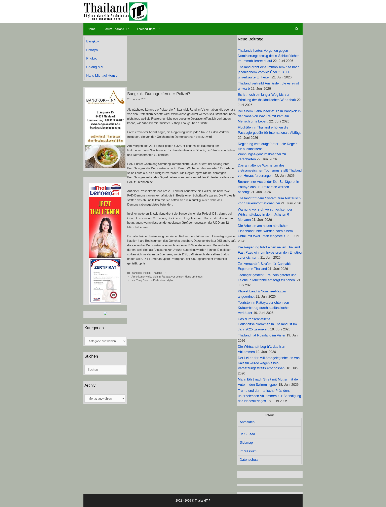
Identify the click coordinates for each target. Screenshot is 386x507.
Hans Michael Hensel (102, 75)
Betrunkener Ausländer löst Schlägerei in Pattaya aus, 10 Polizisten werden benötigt (268, 187)
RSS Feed (247, 434)
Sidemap (246, 442)
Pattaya (92, 50)
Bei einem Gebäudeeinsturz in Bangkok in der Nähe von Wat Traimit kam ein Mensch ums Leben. (269, 116)
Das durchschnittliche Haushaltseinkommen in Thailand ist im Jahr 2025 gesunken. (267, 324)
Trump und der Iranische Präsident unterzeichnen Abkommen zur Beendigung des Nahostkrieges (269, 396)
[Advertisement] (182, 63)
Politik (147, 272)
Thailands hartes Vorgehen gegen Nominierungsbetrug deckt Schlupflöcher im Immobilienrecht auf (268, 56)
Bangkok (136, 272)
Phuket (91, 58)
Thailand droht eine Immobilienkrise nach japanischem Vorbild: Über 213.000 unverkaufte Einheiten (268, 72)
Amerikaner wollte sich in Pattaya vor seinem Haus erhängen (166, 276)
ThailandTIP (159, 272)
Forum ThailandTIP (116, 29)
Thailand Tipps (146, 29)
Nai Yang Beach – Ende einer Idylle (152, 280)
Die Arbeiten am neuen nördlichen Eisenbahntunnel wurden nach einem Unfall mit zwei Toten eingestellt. (265, 231)
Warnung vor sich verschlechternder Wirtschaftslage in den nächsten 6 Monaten (265, 215)
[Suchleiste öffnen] (297, 29)
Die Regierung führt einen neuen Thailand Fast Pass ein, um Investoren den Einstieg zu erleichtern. (270, 252)
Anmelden (247, 422)
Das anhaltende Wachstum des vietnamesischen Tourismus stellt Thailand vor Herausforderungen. (270, 171)
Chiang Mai (94, 67)
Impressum (248, 451)
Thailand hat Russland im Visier (261, 335)
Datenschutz (249, 460)
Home (91, 29)
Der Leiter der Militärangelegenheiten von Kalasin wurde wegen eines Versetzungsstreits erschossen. (269, 363)
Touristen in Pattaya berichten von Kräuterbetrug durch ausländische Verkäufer (263, 308)
